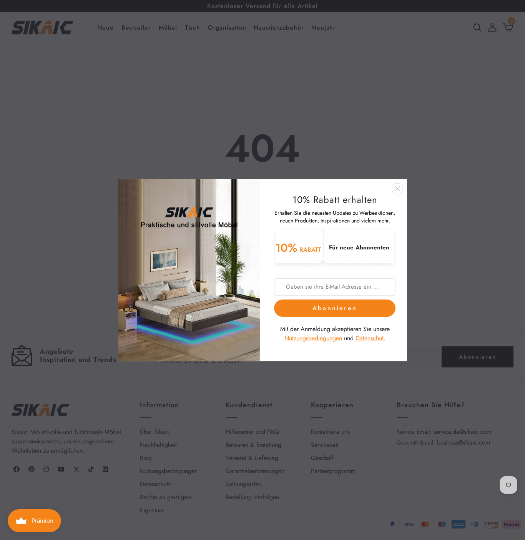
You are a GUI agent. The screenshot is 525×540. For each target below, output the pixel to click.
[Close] (397, 188)
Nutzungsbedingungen (313, 338)
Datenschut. (370, 338)
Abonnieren (334, 308)
